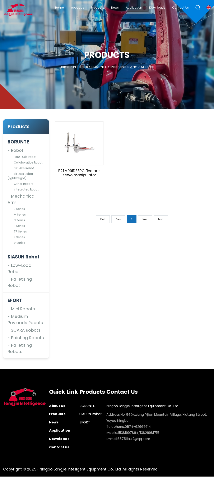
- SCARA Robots (24, 330)
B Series (19, 209)
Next (145, 219)
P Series (19, 237)
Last (160, 219)
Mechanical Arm (123, 66)
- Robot (15, 150)
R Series (19, 226)
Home (59, 8)
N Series (19, 220)
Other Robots (23, 184)
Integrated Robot (26, 189)
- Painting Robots (26, 338)
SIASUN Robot (23, 257)
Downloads (157, 8)
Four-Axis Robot (25, 157)
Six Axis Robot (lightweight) (20, 176)
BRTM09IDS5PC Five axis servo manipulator (79, 173)
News (115, 8)
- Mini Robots (21, 309)
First (102, 219)
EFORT (15, 300)
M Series (147, 66)
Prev (118, 219)
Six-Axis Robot (24, 168)
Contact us (180, 8)
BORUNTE (99, 66)
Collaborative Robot (28, 162)
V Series (19, 243)
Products (97, 8)
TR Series (20, 231)
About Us (77, 8)
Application (134, 8)
